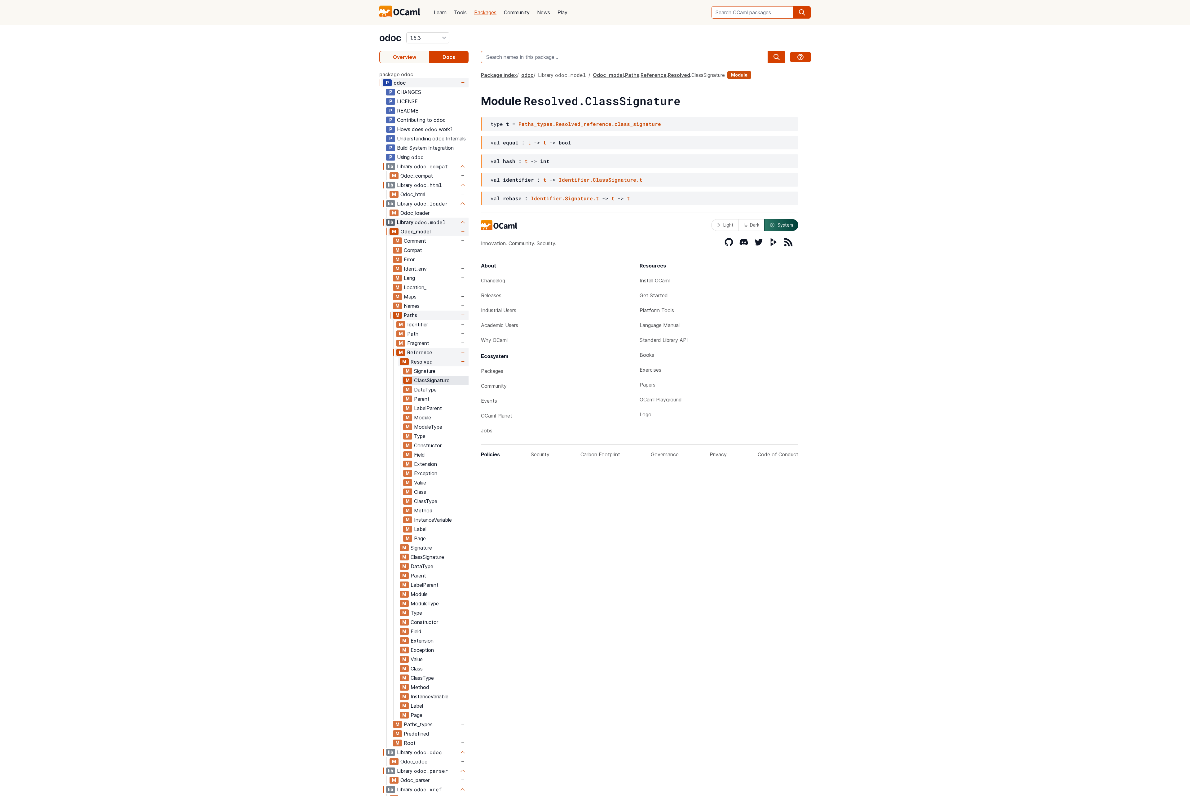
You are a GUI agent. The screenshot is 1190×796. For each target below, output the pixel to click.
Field (419, 455)
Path (412, 334)
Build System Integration (425, 148)
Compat (413, 250)
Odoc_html (412, 194)
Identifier (417, 324)
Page (420, 538)
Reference (419, 352)
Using (410, 157)
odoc (390, 37)
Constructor (428, 445)
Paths (410, 315)
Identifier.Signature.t (565, 198)
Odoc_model (415, 231)
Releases (491, 295)
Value (420, 483)
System (785, 225)
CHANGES (409, 92)
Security (540, 454)
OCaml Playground (661, 399)
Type (419, 436)
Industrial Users (498, 310)
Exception (425, 473)
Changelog (493, 280)
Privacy (718, 454)
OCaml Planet (496, 416)
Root (410, 743)
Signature (424, 371)
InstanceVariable (433, 520)
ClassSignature (432, 380)
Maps (410, 297)
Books (647, 355)
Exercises (650, 370)
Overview (404, 57)
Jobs (486, 430)
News (543, 12)
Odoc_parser (415, 780)
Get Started (654, 295)
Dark (754, 225)
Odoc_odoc (413, 761)
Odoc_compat (416, 176)
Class (420, 492)
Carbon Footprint (600, 454)
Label (420, 529)
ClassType (425, 501)
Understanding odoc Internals (431, 138)
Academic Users (499, 325)
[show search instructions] (800, 57)
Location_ (415, 287)
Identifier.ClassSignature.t (600, 179)
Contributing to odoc (421, 120)
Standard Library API (664, 340)
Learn (440, 12)
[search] (802, 12)
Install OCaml (655, 280)
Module (422, 417)
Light (728, 225)
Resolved (422, 362)
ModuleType (428, 427)
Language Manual (660, 325)
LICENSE (407, 101)
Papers (647, 385)
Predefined (416, 734)
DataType (425, 390)
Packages (485, 12)
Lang (409, 278)
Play (562, 12)
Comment (415, 241)
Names (412, 306)
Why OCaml (494, 340)
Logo (645, 414)
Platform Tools (657, 310)
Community (517, 12)
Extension (425, 464)
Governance (665, 454)
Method (423, 510)
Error (409, 259)
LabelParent (428, 408)
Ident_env (415, 269)
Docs (449, 57)
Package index (499, 75)
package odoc (396, 74)
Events (489, 401)
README (407, 111)
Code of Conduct (778, 454)
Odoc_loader (415, 213)
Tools (460, 12)
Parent (422, 399)
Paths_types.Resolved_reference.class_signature (589, 124)
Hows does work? (424, 129)
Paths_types (418, 724)
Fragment (418, 343)
